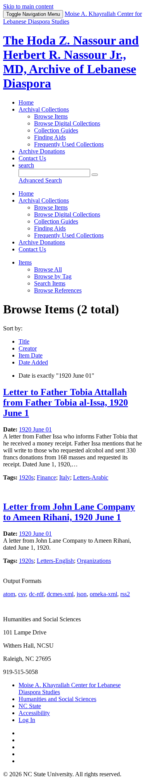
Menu (33, 14)
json (82, 594)
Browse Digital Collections (67, 123)
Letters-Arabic (90, 477)
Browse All (48, 269)
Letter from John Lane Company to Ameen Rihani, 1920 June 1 (69, 512)
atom (9, 594)
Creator (28, 348)
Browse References (58, 290)
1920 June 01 (35, 429)
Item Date (31, 355)
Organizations (94, 560)
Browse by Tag (53, 276)
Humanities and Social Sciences (57, 699)
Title (24, 341)
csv (22, 594)
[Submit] (95, 175)
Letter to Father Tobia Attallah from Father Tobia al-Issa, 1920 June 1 (65, 402)
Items (25, 262)
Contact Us (32, 158)
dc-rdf (36, 594)
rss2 (125, 594)
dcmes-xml (60, 594)
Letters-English (55, 560)
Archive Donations (42, 151)
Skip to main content (28, 6)
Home (26, 102)
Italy (64, 477)
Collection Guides (56, 130)
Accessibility (34, 713)
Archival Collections (44, 109)
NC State (30, 706)
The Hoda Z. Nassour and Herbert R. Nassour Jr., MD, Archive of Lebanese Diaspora (71, 61)
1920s (26, 477)
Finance (46, 477)
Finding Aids (50, 137)
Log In (27, 720)
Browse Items (51, 116)
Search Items (49, 283)
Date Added (33, 362)
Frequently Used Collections (69, 144)
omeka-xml (103, 594)
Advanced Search (40, 180)
